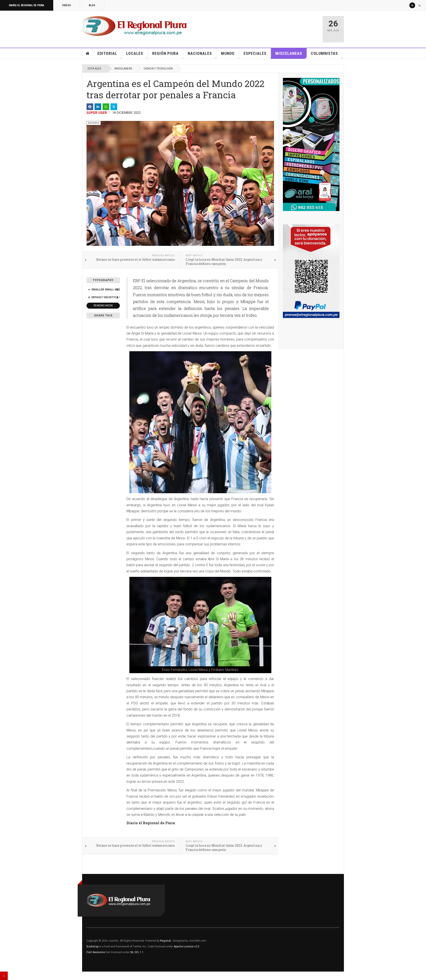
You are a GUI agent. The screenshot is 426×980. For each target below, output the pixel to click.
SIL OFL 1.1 (137, 952)
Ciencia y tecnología (158, 68)
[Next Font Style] (117, 297)
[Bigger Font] (117, 289)
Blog (92, 5)
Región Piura (165, 53)
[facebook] (90, 106)
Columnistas (324, 53)
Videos (66, 5)
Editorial (107, 53)
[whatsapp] (106, 106)
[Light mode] (412, 5)
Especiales (255, 53)
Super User (97, 113)
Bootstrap (93, 946)
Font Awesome (96, 952)
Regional (165, 940)
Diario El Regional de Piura (26, 5)
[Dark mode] (420, 5)
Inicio (87, 53)
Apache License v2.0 (186, 946)
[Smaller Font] (89, 289)
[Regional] (134, 26)
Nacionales (200, 53)
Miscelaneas (288, 53)
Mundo (228, 53)
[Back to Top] (4, 976)
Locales (134, 53)
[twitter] (113, 106)
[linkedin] (98, 106)
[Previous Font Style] (89, 297)
